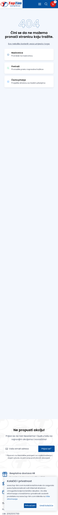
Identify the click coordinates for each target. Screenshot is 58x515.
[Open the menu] (39, 4)
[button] (46, 4)
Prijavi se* (46, 448)
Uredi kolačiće (46, 505)
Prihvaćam (30, 505)
